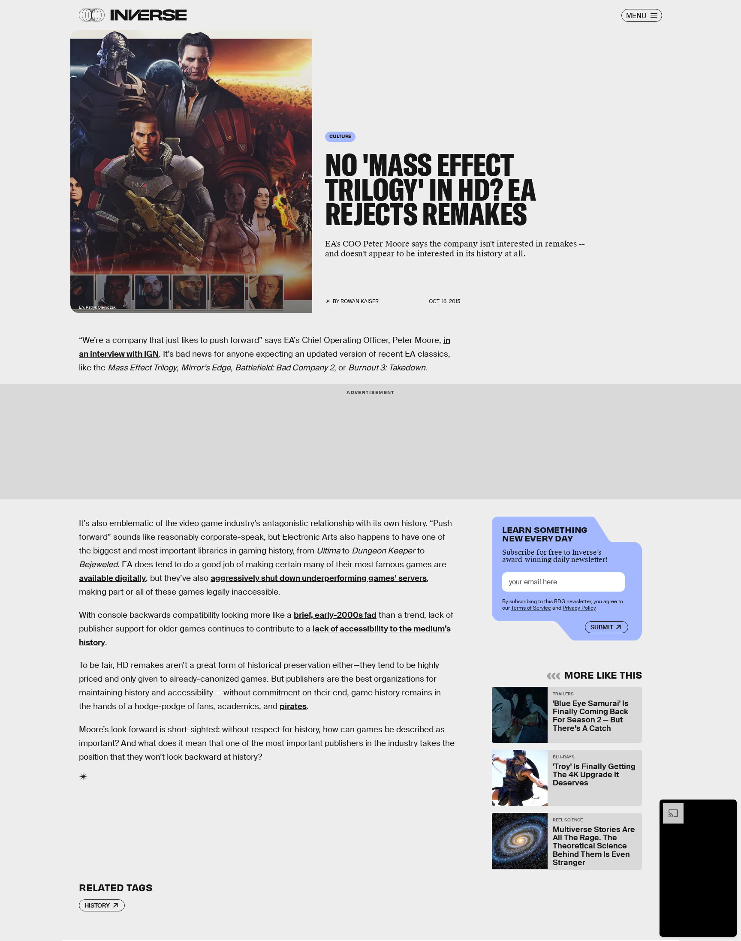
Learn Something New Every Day (544, 533)
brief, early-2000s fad (335, 615)
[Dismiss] (727, 807)
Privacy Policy (579, 607)
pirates (293, 706)
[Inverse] (148, 15)
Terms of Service (531, 607)
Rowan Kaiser (359, 301)
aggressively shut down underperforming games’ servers (319, 578)
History (97, 905)
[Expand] (669, 807)
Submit (601, 627)
